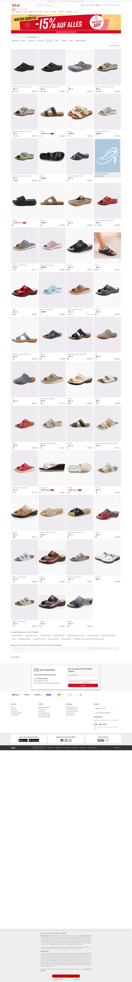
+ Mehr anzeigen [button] (15, 657)
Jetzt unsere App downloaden (29, 737)
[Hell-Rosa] (39, 269)
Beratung (69, 704)
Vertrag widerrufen (37, 747)
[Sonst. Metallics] (39, 581)
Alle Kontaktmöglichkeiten (104, 713)
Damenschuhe (23, 37)
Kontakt (96, 704)
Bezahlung (41, 711)
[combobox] (51, 5)
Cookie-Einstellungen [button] (92, 747)
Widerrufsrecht (74, 747)
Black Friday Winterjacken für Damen (75, 635)
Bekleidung (19, 11)
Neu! (13, 11)
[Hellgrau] (42, 269)
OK (66, 976)
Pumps (57, 40)
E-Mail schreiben (101, 709)
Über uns (13, 707)
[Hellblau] (41, 269)
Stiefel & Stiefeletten (81, 40)
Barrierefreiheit (59, 747)
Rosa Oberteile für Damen (24, 639)
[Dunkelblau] (17, 91)
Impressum (67, 747)
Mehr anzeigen (87, 682)
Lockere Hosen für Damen (31, 635)
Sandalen (63, 40)
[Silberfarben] (41, 581)
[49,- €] (24, 334)
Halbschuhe (32, 40)
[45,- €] (24, 67)
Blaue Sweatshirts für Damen (108, 635)
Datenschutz (51, 747)
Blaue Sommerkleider (66, 639)
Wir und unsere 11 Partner (47, 935)
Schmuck (46, 11)
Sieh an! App (14, 711)
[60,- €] (107, 557)
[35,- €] (79, 424)
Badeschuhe (15, 40)
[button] (11, 37)
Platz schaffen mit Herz (45, 717)
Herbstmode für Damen (17, 635)
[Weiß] (42, 358)
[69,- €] (107, 334)
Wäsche (25, 11)
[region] (66, 956)
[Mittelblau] (68, 269)
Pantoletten (49, 40)
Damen (14, 9)
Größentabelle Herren (72, 709)
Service (41, 704)
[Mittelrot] (14, 91)
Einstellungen (76, 979)
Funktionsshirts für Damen (39, 639)
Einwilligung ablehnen (57, 979)
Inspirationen (61, 11)
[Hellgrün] (43, 91)
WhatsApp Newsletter (16, 713)
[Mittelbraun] (68, 91)
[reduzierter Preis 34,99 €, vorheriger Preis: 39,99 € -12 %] (52, 112)
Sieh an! (13, 704)
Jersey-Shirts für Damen (45, 635)
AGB (46, 747)
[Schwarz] (12, 91)
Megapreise (69, 11)
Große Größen (38, 11)
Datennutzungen (85, 935)
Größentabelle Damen (72, 707)
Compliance (82, 747)
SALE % (76, 11)
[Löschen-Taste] (58, 5)
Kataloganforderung (44, 713)
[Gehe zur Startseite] (16, 5)
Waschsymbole (70, 713)
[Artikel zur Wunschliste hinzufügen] (36, 51)
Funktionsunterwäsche (53, 639)
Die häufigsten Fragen (44, 715)
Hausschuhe (40, 40)
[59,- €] (24, 245)
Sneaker (71, 40)
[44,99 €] (52, 156)
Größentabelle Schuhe (72, 711)
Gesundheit (53, 11)
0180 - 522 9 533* (100, 724)
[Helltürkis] (12, 269)
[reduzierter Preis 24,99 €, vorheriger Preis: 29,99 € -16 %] (52, 468)
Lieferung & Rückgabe (44, 707)
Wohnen (25, 9)
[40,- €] (52, 334)
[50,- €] (79, 245)
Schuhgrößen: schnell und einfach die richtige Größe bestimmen (89, 639)
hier (88, 942)
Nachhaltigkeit (14, 715)
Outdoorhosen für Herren (93, 635)
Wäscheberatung (70, 715)
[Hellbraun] (13, 91)
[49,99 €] (107, 112)
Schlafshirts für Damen (59, 635)
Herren (19, 9)
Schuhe (31, 11)
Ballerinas (23, 40)
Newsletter (14, 709)
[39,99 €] (79, 112)
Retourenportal (43, 709)
